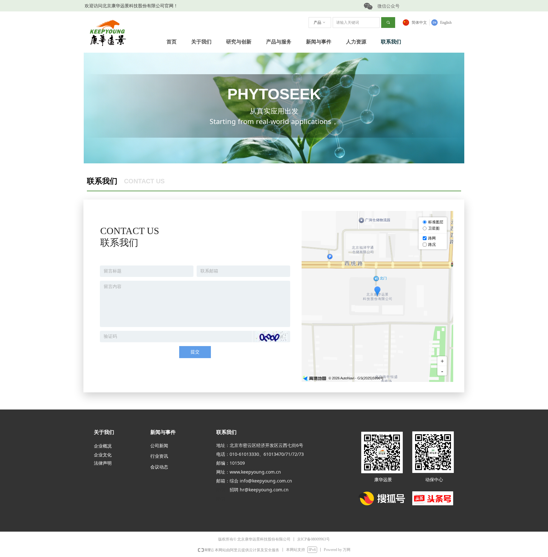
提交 (195, 352)
